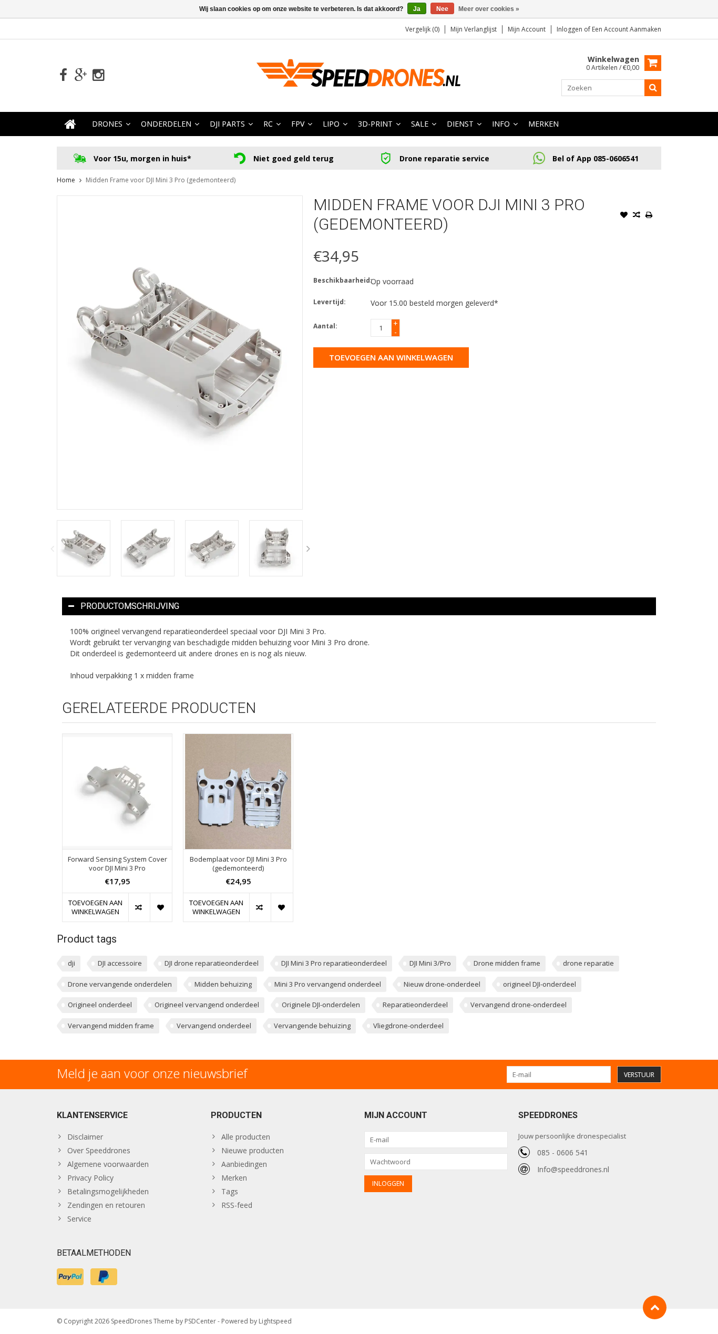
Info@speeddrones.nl (573, 1169)
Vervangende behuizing (312, 1025)
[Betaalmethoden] (70, 1276)
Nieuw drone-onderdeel (442, 984)
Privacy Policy (90, 1178)
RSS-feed (236, 1205)
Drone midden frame (507, 963)
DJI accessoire (120, 963)
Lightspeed (275, 1321)
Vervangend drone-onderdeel (518, 1004)
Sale (419, 124)
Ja (416, 9)
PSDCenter (200, 1321)
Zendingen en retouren (106, 1205)
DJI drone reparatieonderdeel (212, 963)
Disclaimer (85, 1137)
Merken (543, 124)
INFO (501, 124)
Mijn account (527, 29)
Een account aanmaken (626, 29)
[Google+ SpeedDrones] (80, 75)
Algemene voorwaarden (108, 1164)
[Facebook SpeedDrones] (63, 75)
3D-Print (375, 124)
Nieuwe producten (252, 1150)
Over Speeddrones (98, 1150)
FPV (297, 124)
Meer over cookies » (488, 9)
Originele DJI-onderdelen (321, 1004)
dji (71, 963)
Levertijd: (329, 301)
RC (268, 124)
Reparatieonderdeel (415, 1004)
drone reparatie (588, 963)
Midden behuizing (223, 984)
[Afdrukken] (649, 216)
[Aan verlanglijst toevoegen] (624, 216)
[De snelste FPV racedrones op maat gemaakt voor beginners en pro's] (359, 74)
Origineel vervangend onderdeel (207, 1004)
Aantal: (325, 326)
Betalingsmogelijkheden (108, 1191)
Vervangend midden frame (111, 1025)
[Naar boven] (654, 1307)
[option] (84, 548)
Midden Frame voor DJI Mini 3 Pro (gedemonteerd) (160, 179)
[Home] (70, 124)
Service (79, 1219)
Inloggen (570, 29)
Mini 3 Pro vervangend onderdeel (327, 984)
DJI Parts (227, 124)
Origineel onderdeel (100, 1004)
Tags (229, 1191)
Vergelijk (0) (422, 29)
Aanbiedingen (244, 1164)
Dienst (460, 124)
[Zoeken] (652, 87)
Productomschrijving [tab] (129, 606)
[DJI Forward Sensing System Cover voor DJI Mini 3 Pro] (117, 791)
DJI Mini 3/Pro (430, 963)
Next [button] (308, 548)
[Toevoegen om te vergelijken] (636, 216)
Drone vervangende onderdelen (120, 984)
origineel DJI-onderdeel (539, 984)
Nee (442, 9)
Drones (107, 124)
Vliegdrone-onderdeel (408, 1025)
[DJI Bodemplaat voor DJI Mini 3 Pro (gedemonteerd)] (238, 791)
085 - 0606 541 (562, 1152)
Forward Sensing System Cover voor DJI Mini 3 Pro (117, 864)
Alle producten (245, 1137)
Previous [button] (52, 548)
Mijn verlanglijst (473, 29)
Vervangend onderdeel (214, 1025)
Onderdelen (166, 124)
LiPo (331, 124)
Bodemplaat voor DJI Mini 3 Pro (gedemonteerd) (238, 864)
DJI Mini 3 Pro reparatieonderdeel (334, 963)
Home (66, 179)
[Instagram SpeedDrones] (98, 75)
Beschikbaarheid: (339, 280)
